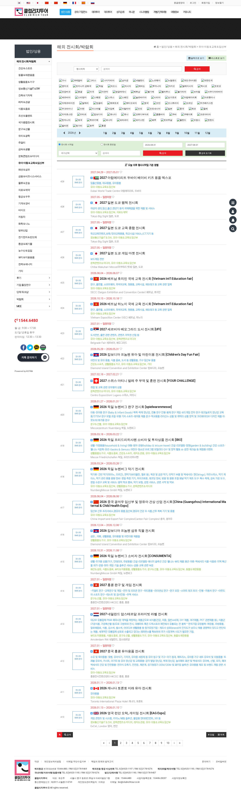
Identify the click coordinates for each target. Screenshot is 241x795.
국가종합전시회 (26, 122)
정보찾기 (219, 3)
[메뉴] (233, 202)
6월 (150, 133)
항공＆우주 (24, 196)
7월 (159, 133)
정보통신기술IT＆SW (29, 88)
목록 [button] (222, 734)
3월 (123, 133)
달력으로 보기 (197, 58)
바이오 (21, 210)
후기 (19, 277)
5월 (141, 133)
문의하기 (206, 761)
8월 (168, 133)
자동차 (21, 216)
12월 (207, 133)
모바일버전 (221, 761)
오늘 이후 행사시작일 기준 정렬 (142, 165)
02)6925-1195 (187, 769)
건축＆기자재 (25, 95)
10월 (186, 133)
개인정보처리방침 (52, 761)
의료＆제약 (24, 189)
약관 (37, 761)
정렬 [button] (211, 734)
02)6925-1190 (129, 772)
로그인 (193, 3)
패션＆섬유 (24, 169)
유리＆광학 (24, 135)
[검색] (233, 228)
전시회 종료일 (109, 144)
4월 (132, 133)
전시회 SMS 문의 (78, 181)
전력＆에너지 (25, 264)
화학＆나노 (24, 223)
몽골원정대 (179, 3)
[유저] (233, 211)
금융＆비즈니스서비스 (29, 176)
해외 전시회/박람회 (26, 61)
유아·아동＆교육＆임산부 (31, 162)
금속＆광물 (24, 149)
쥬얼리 (21, 142)
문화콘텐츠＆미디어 (28, 156)
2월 (114, 133)
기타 (20, 270)
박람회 (20, 299)
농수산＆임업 (25, 250)
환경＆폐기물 (25, 243)
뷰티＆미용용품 (26, 257)
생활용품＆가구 (26, 81)
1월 (105, 133)
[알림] (233, 220)
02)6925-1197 (126, 769)
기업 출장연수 (24, 284)
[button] (59, 734)
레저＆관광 (24, 102)
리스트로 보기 (217, 58)
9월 (177, 133)
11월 (197, 133)
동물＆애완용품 (26, 75)
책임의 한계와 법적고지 (102, 761)
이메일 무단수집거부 (76, 761)
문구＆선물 (24, 129)
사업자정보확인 (179, 778)
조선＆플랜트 (25, 115)
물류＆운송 (24, 183)
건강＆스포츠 (25, 68)
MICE (19, 306)
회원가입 (205, 3)
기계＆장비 (24, 203)
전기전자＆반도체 (27, 237)
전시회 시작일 (67, 144)
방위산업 (23, 230)
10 (168, 743)
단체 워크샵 (22, 292)
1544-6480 (62, 769)
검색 (198, 69)
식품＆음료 (24, 108)
